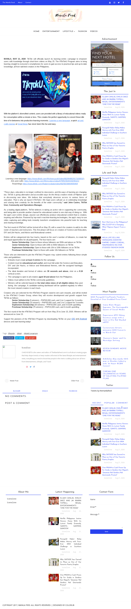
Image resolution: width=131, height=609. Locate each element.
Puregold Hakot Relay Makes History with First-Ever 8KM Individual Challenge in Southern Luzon (70, 544)
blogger (16, 391)
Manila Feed (24, 605)
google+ (32, 338)
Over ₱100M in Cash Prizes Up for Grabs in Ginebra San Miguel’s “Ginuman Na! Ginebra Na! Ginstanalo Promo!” (70, 580)
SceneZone (26, 348)
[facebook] (123, 2)
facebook (9, 338)
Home (37, 31)
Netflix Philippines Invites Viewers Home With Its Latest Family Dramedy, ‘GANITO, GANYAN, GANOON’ (70, 523)
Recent (96, 403)
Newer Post (14, 381)
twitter (20, 338)
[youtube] (110, 2)
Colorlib (69, 605)
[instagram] (114, 2)
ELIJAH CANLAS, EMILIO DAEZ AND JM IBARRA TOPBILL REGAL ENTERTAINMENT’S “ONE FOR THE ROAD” (70, 503)
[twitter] (119, 2)
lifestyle (11, 333)
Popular (109, 403)
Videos (94, 31)
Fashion (82, 31)
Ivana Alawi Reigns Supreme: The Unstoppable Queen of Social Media (115, 307)
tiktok (19, 333)
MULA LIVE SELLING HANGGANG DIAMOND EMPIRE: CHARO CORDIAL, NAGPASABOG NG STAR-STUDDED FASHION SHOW (113, 242)
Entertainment (51, 31)
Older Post (75, 381)
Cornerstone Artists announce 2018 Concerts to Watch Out (114, 330)
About (20, 2)
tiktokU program (31, 333)
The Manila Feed (9, 2)
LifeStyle (68, 31)
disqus (45, 391)
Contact (28, 2)
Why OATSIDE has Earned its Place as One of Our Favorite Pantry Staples (113, 145)
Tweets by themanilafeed (101, 390)
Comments (122, 403)
